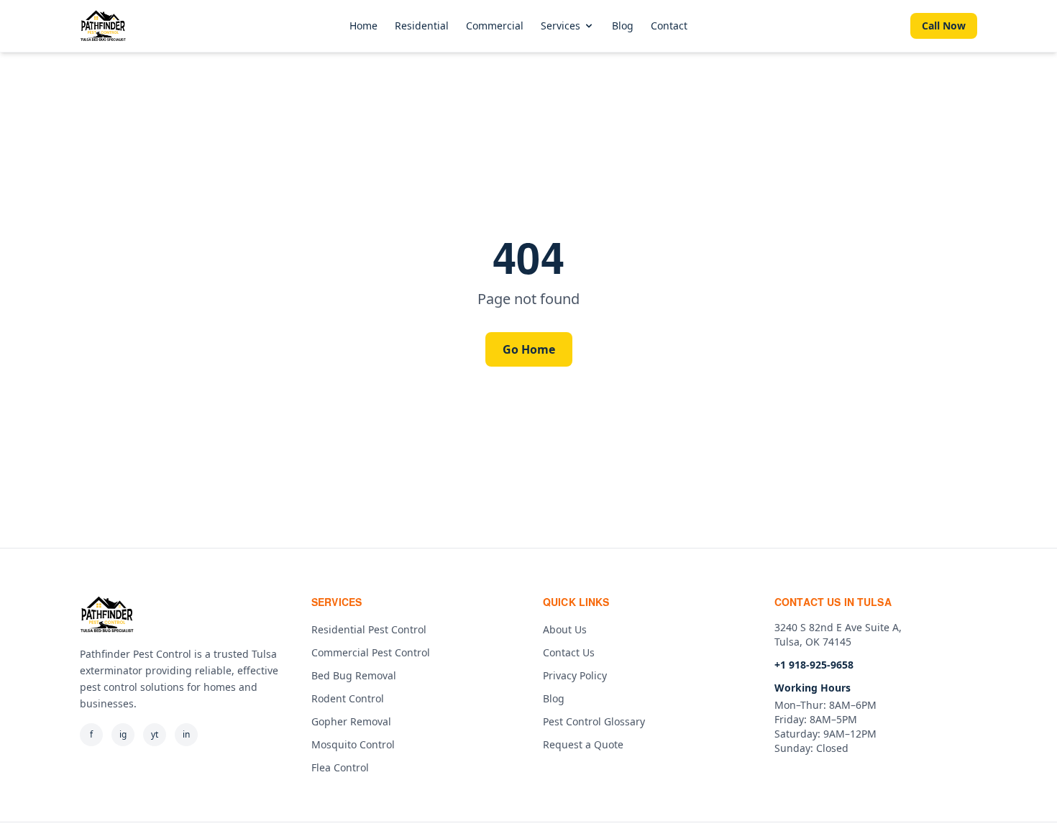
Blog (622, 25)
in (186, 734)
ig (123, 734)
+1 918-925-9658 (814, 664)
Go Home (529, 349)
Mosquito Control (353, 744)
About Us (565, 629)
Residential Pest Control (368, 629)
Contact (669, 25)
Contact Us (569, 652)
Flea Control (340, 767)
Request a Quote (583, 744)
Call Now (944, 25)
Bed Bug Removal (353, 675)
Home (363, 25)
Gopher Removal (351, 721)
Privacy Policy (575, 675)
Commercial (494, 25)
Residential (422, 25)
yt (154, 734)
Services (560, 25)
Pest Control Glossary (594, 721)
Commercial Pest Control (370, 652)
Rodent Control (347, 698)
